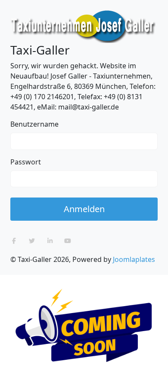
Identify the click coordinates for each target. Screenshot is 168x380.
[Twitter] (32, 241)
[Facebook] (14, 241)
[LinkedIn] (50, 241)
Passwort (25, 162)
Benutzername (34, 124)
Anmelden (84, 209)
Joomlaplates (134, 259)
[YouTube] (68, 241)
